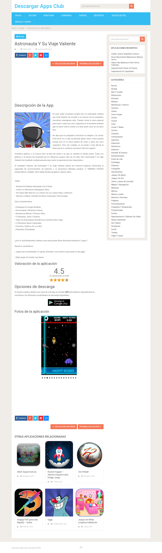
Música (114, 191)
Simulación (115, 226)
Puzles (114, 213)
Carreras (66, 15)
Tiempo (114, 232)
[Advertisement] (59, 86)
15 (75, 377)
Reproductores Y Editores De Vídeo (126, 216)
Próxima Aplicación (90, 64)
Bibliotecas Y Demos (120, 105)
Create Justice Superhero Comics (125, 54)
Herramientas (116, 172)
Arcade (21, 28)
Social (113, 229)
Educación (115, 143)
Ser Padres (116, 223)
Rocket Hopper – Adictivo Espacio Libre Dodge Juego (58, 475)
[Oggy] (59, 502)
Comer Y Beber (117, 127)
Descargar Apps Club (39, 6)
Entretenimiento (117, 156)
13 (71, 377)
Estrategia (115, 162)
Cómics (114, 130)
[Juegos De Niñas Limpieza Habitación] (90, 502)
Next (74, 345)
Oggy (50, 519)
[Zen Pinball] (90, 455)
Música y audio (23, 22)
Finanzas (115, 165)
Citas (113, 124)
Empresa (115, 149)
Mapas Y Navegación (120, 185)
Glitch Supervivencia (26, 472)
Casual (114, 121)
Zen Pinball (83, 472)
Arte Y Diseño (117, 92)
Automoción (116, 95)
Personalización (118, 204)
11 (66, 377)
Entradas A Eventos (119, 153)
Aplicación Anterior (65, 64)
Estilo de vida (117, 159)
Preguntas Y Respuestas (121, 207)
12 (68, 377)
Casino (114, 117)
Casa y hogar (116, 114)
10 (63, 377)
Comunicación (117, 137)
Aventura (49, 15)
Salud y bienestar (118, 220)
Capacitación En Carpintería (122, 71)
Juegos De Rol (118, 15)
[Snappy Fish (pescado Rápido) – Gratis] (28, 502)
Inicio (18, 15)
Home (14, 28)
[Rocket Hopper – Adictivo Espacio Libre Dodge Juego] (59, 455)
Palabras (115, 201)
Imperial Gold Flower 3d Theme (124, 68)
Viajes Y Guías (117, 236)
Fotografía (115, 169)
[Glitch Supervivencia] (28, 455)
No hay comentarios (45, 49)
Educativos (115, 146)
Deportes (99, 15)
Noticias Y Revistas (119, 197)
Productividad (117, 210)
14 (73, 377)
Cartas (83, 15)
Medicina (115, 188)
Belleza (114, 102)
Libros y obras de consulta (122, 181)
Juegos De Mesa (118, 175)
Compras (115, 133)
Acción (32, 15)
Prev (44, 345)
